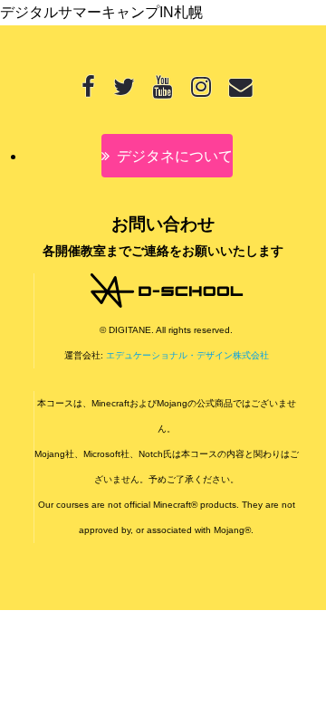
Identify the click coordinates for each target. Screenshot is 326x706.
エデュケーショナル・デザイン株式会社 (187, 355)
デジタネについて (175, 156)
